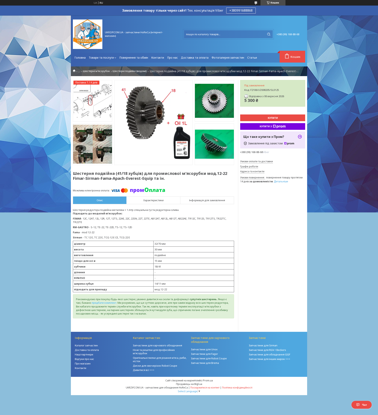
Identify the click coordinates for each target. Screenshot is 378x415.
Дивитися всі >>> (143, 370)
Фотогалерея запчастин (228, 57)
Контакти (157, 57)
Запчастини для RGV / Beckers (267, 350)
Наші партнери (84, 354)
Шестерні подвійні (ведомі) (130, 71)
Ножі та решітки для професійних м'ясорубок (154, 351)
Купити (273, 118)
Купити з (266, 126)
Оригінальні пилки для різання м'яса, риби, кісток (159, 359)
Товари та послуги (101, 57)
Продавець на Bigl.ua (189, 384)
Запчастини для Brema (205, 363)
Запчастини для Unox (204, 349)
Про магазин (83, 363)
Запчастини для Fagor (204, 354)
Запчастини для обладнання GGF (269, 354)
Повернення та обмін (133, 57)
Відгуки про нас (84, 359)
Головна (80, 57)
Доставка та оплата (194, 57)
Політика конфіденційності (237, 387)
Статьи (252, 57)
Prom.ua (208, 380)
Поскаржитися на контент (205, 387)
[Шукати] (269, 34)
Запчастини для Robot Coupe (209, 358)
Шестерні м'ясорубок (96, 71)
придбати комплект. (104, 302)
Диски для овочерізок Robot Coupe (155, 365)
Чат (364, 404)
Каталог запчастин (86, 345)
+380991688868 (241, 10)
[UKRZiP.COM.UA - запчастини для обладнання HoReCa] (87, 34)
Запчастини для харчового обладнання (157, 345)
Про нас (172, 57)
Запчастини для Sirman (263, 345)
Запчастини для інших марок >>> (269, 359)
